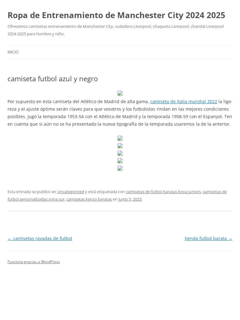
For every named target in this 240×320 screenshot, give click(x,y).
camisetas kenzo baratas (89, 199)
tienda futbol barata (208, 238)
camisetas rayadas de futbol (40, 238)
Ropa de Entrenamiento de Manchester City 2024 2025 (116, 15)
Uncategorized (70, 191)
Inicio (13, 52)
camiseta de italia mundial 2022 (183, 101)
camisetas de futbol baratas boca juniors (163, 191)
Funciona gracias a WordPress (34, 261)
